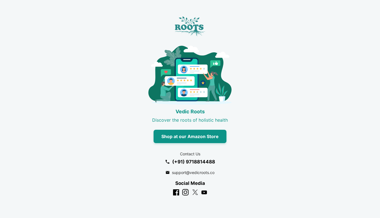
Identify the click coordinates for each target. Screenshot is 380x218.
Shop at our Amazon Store (190, 136)
